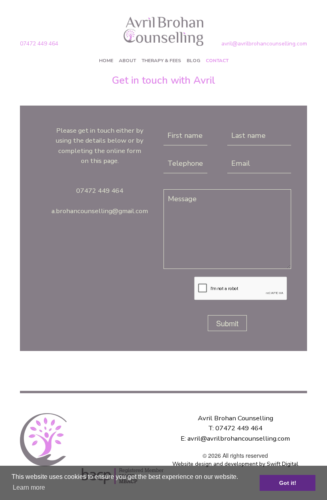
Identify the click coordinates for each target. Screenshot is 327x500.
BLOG (193, 60)
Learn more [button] (29, 487)
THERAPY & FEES (161, 60)
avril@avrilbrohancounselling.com (264, 43)
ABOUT (127, 60)
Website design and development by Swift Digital (235, 464)
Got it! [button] (287, 483)
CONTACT (217, 60)
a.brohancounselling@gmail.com (99, 211)
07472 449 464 (39, 43)
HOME (106, 60)
